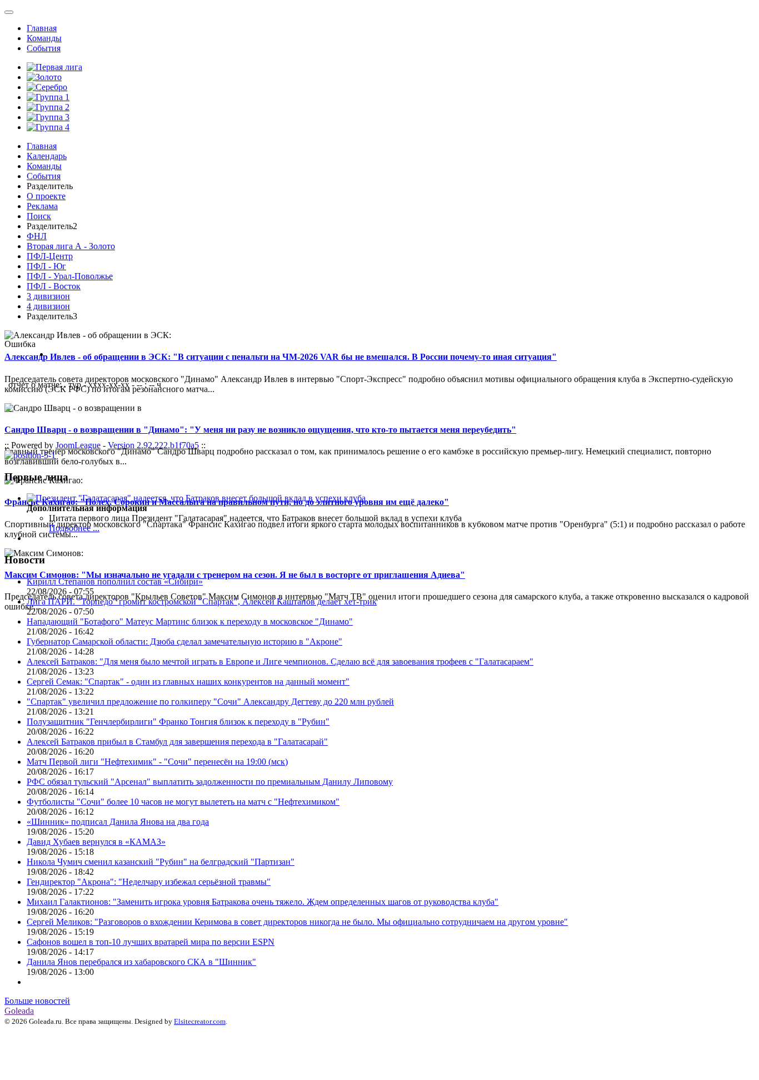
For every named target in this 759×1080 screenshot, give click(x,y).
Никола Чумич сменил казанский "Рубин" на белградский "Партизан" (160, 861)
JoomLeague (78, 445)
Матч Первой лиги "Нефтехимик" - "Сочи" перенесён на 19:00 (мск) (157, 761)
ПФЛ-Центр (50, 256)
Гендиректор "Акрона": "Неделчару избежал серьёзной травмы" (149, 881)
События (44, 48)
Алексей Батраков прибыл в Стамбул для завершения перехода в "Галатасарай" (177, 741)
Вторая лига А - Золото (71, 246)
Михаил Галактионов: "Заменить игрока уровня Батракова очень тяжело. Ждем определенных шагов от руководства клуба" (262, 901)
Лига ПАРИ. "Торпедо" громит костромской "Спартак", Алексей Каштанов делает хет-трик (202, 601)
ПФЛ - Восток (54, 286)
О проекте (46, 196)
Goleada (19, 1010)
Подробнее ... (74, 528)
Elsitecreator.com (200, 1021)
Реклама (42, 206)
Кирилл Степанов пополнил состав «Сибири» (115, 581)
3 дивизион (48, 296)
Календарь (47, 156)
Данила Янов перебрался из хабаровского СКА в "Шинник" (141, 962)
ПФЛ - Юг (46, 266)
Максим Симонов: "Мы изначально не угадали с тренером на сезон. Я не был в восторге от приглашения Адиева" (234, 574)
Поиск (39, 216)
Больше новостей (37, 1000)
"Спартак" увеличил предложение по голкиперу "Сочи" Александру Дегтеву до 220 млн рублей (210, 701)
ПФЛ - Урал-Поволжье (70, 276)
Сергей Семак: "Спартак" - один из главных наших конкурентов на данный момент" (188, 681)
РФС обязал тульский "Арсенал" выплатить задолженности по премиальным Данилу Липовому (210, 781)
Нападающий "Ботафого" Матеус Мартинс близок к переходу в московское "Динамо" (190, 621)
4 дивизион (48, 306)
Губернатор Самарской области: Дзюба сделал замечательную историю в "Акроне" (184, 641)
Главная (42, 28)
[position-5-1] (30, 455)
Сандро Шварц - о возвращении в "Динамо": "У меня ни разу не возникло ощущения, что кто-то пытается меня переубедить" (260, 429)
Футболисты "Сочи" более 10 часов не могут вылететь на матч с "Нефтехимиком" (183, 801)
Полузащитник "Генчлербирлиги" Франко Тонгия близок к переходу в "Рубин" (178, 721)
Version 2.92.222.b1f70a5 (153, 445)
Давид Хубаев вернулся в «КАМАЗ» (96, 841)
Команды (44, 38)
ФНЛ (37, 236)
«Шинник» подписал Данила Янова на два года (118, 821)
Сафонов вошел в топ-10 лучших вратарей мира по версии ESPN (150, 942)
